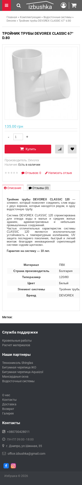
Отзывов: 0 (33, 173)
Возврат (8, 409)
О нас (6, 395)
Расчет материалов (16, 345)
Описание (14, 188)
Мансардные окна (15, 376)
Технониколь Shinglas (17, 363)
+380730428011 (18, 431)
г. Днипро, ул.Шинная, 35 (24, 446)
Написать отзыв (60, 173)
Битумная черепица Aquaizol (22, 372)
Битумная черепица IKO (19, 367)
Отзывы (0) (40, 188)
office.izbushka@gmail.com (26, 453)
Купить (30, 149)
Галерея (8, 413)
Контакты (9, 399)
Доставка (9, 404)
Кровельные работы (17, 340)
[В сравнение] (59, 149)
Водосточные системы (18, 381)
